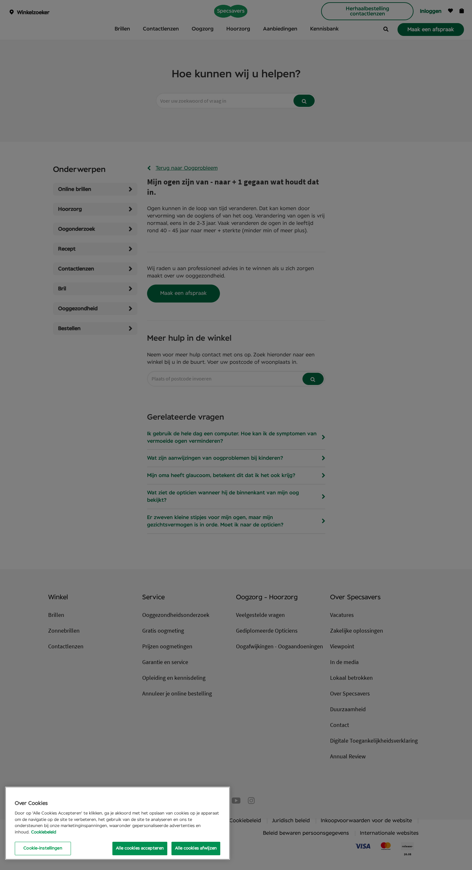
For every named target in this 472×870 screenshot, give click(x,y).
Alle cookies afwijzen (196, 848)
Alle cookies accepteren (140, 848)
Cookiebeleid (43, 832)
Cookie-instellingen (42, 848)
